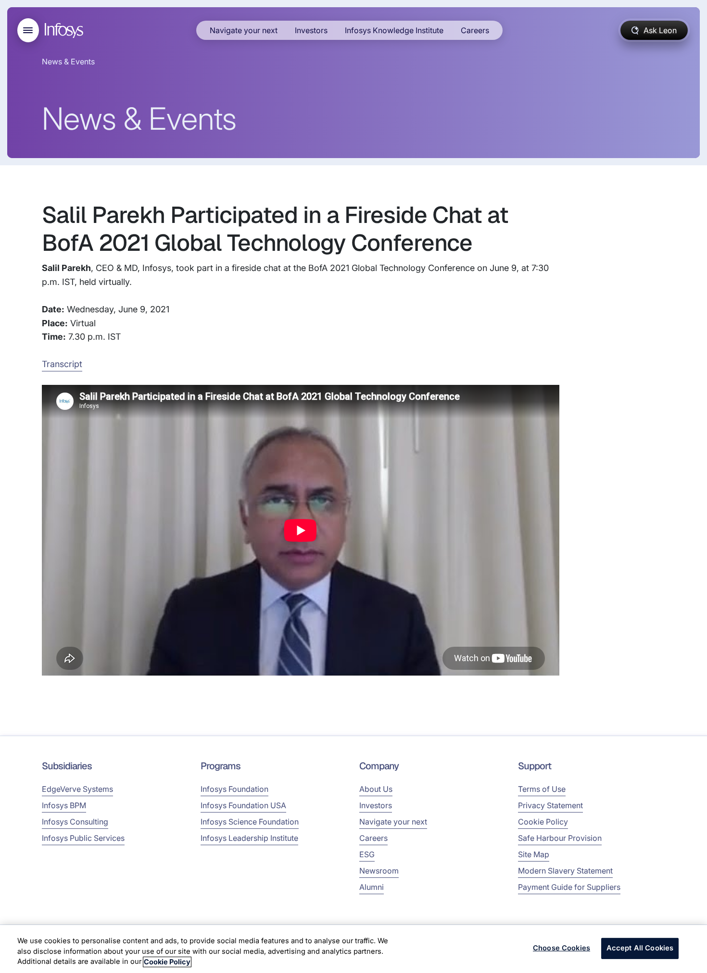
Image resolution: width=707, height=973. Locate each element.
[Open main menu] (28, 30)
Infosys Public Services (83, 838)
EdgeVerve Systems (77, 789)
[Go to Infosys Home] (65, 30)
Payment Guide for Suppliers (569, 887)
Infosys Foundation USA (243, 805)
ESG (367, 854)
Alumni (371, 887)
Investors (311, 30)
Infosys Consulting (75, 821)
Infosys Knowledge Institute (394, 30)
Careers (475, 30)
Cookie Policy (543, 821)
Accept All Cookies (640, 948)
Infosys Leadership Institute (249, 838)
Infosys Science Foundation (250, 821)
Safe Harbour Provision (560, 838)
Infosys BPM (64, 805)
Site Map (533, 854)
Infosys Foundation (234, 789)
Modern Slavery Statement (565, 870)
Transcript (62, 364)
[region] (353, 949)
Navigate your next (244, 30)
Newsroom (379, 870)
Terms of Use (542, 789)
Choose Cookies (561, 948)
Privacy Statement (550, 805)
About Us (375, 789)
